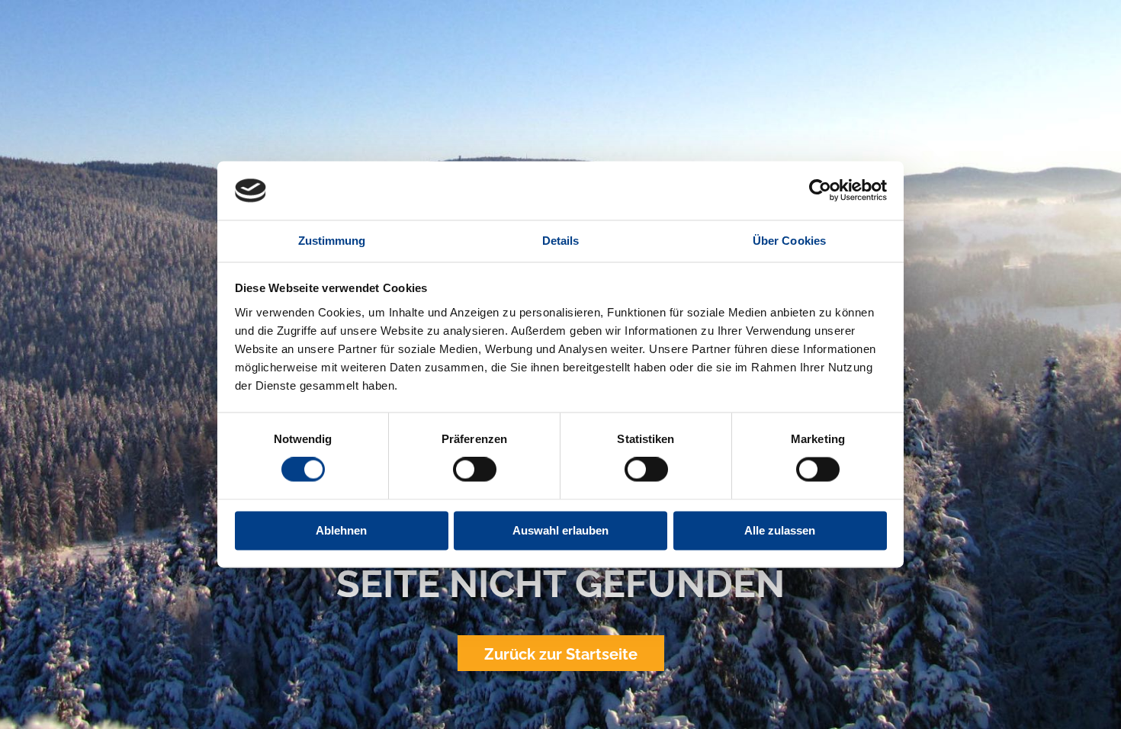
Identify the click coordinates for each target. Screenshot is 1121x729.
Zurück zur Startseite (561, 654)
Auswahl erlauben (560, 530)
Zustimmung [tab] (332, 240)
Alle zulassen (779, 530)
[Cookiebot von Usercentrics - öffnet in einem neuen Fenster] (820, 190)
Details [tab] (561, 240)
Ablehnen (341, 530)
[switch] (474, 470)
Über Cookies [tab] (789, 240)
